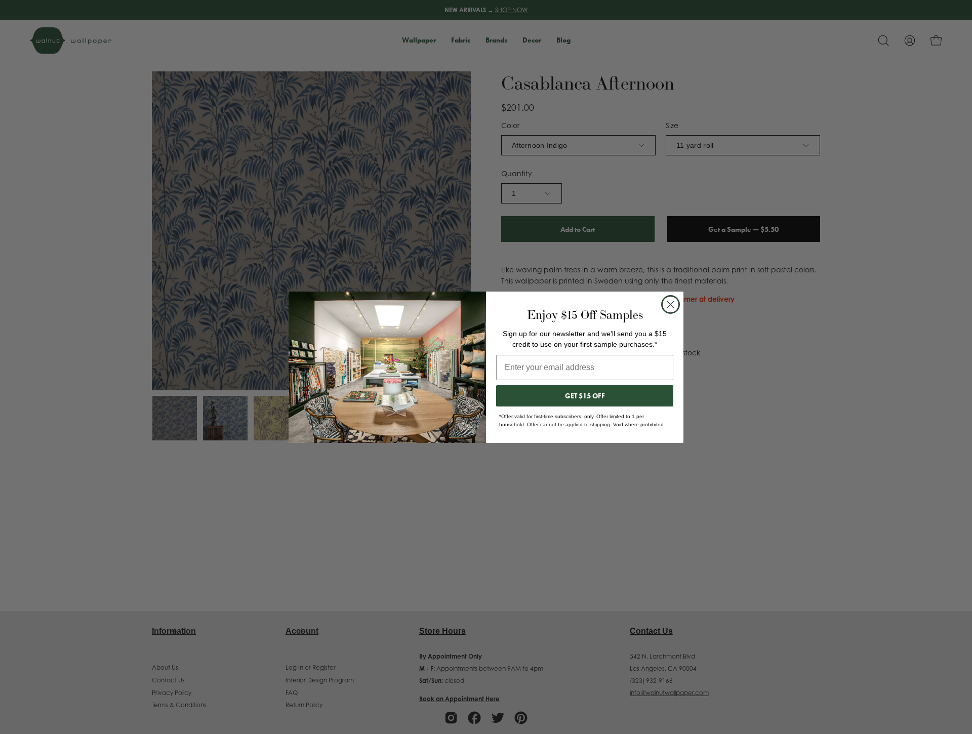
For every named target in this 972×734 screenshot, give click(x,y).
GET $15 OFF (585, 395)
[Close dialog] (670, 304)
